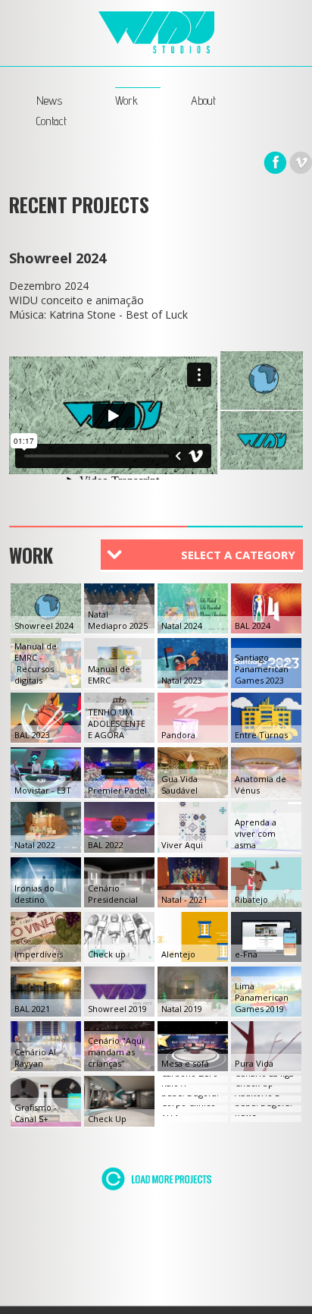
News (49, 100)
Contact (51, 121)
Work (126, 100)
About (203, 100)
